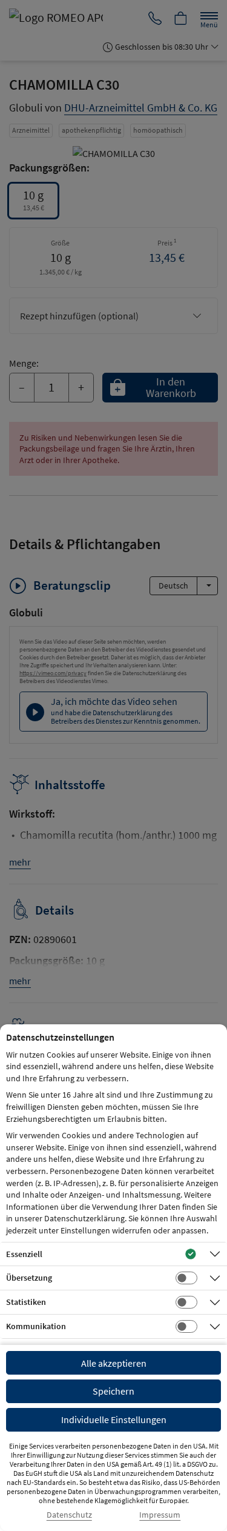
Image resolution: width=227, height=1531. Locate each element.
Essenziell (24, 1254)
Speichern (113, 1391)
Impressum (159, 1515)
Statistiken (26, 1301)
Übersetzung (29, 1277)
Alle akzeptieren (113, 1363)
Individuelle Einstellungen (113, 1419)
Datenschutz (69, 1515)
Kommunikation (36, 1326)
